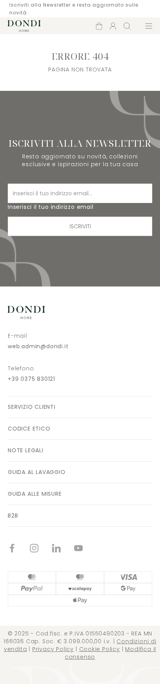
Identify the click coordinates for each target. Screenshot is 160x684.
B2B (13, 515)
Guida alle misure (35, 494)
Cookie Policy (99, 649)
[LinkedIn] (63, 549)
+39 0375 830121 (31, 379)
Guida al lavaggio (37, 472)
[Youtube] (85, 549)
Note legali (25, 450)
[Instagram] (41, 549)
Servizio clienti (32, 407)
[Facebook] (19, 549)
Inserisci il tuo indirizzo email (51, 207)
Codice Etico (29, 428)
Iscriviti (80, 226)
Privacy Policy (53, 649)
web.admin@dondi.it (38, 346)
